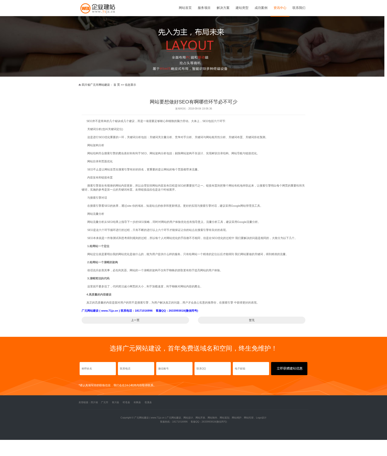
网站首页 (185, 7)
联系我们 (298, 7)
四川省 (94, 402)
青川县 (115, 402)
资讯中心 (280, 7)
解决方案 (223, 7)
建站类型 (242, 7)
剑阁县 (137, 402)
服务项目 (204, 7)
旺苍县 (126, 402)
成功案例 (261, 7)
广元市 (104, 402)
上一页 (135, 320)
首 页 (116, 84)
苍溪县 (148, 402)
